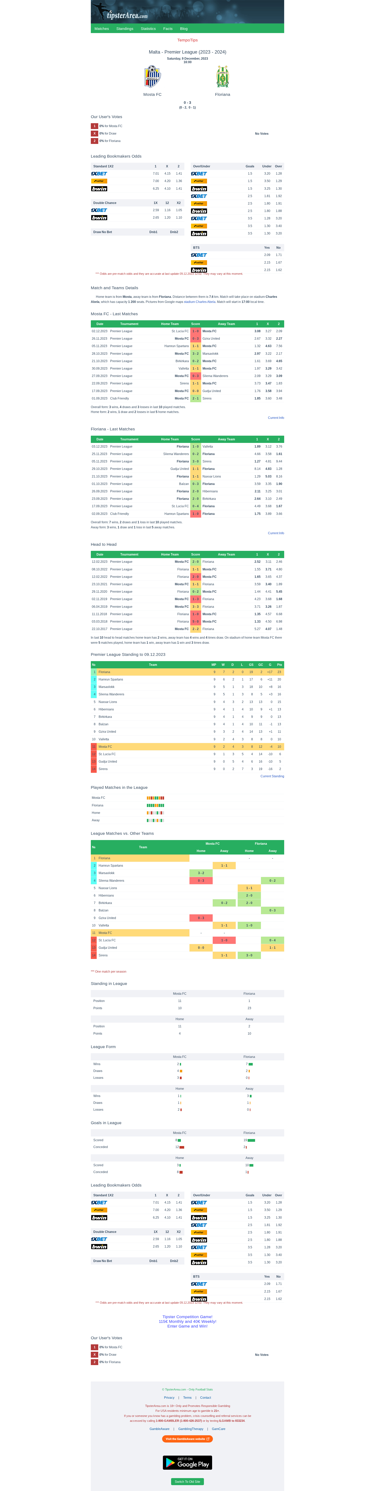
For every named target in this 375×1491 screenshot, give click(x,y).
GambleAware (160, 1429)
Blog (184, 29)
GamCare (218, 1429)
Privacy (169, 1397)
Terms (187, 1397)
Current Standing (272, 776)
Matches (102, 29)
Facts (168, 29)
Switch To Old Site (187, 1481)
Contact (205, 1397)
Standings (124, 29)
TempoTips (187, 40)
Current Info (276, 417)
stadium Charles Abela (199, 301)
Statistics (148, 29)
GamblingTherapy (190, 1429)
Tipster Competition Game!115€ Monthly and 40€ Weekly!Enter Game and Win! (187, 1321)
